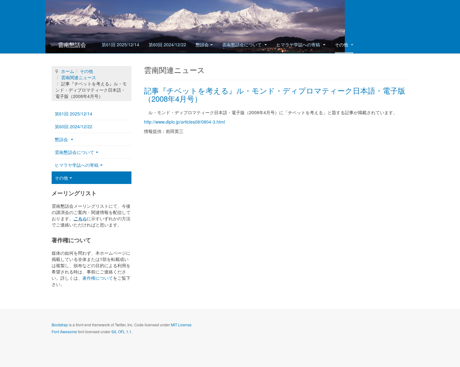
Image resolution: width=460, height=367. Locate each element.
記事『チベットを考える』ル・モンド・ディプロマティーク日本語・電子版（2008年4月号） (274, 94)
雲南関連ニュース (78, 77)
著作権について (97, 278)
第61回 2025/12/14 (120, 44)
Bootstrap (60, 324)
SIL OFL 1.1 (121, 331)
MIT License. (181, 324)
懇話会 (202, 44)
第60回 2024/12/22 (167, 44)
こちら (80, 218)
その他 (342, 44)
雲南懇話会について (242, 44)
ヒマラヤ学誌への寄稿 (298, 44)
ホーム (67, 71)
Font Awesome (64, 331)
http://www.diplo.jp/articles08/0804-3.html (184, 122)
